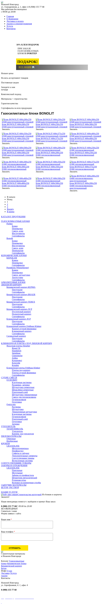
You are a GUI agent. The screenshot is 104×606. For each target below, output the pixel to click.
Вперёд (10, 209)
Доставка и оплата (15, 21)
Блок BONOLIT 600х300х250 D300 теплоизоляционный (15, 168)
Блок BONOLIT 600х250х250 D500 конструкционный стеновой (51, 125)
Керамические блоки (16, 563)
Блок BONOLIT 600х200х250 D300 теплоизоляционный (49, 153)
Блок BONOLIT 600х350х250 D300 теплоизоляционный (49, 168)
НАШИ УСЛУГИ (9, 492)
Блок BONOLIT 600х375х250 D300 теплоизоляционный (83, 168)
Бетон (3, 568)
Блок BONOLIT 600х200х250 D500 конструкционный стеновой (17, 125)
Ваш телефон (8, 532)
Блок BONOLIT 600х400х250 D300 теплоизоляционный (15, 184)
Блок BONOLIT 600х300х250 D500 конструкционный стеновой (85, 125)
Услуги (9, 26)
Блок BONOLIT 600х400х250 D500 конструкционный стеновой (85, 139)
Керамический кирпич (11, 566)
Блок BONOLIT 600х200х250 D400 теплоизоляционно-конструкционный (83, 185)
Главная (10, 16)
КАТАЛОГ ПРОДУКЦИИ (13, 216)
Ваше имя (6, 519)
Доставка (5, 573)
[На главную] (2, 2)
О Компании (12, 19)
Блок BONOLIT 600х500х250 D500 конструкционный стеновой (17, 153)
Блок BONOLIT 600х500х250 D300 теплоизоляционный (49, 184)
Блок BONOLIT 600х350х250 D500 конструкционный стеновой (17, 139)
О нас (9, 571)
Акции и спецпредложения (19, 24)
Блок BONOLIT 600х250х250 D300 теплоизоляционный (83, 153)
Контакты (11, 28)
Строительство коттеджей (30, 494)
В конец (10, 211)
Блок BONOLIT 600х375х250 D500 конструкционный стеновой (51, 139)
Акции (4, 576)
